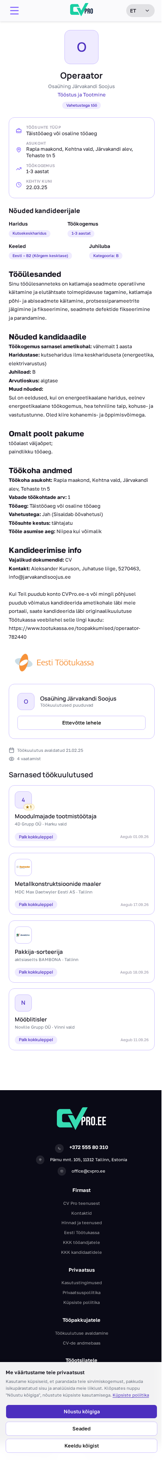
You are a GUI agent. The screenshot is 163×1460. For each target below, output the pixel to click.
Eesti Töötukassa (81, 1232)
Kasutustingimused (81, 1282)
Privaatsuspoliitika (81, 1292)
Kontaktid (81, 1213)
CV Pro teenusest (81, 1203)
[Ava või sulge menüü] (14, 10)
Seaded (81, 1428)
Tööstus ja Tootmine (82, 95)
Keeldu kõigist (81, 1446)
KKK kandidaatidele (81, 1252)
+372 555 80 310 (88, 1147)
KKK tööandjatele (81, 1242)
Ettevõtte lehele (81, 723)
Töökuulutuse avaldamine (81, 1333)
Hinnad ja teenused (81, 1222)
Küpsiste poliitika (131, 1394)
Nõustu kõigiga (82, 1411)
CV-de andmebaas (81, 1342)
